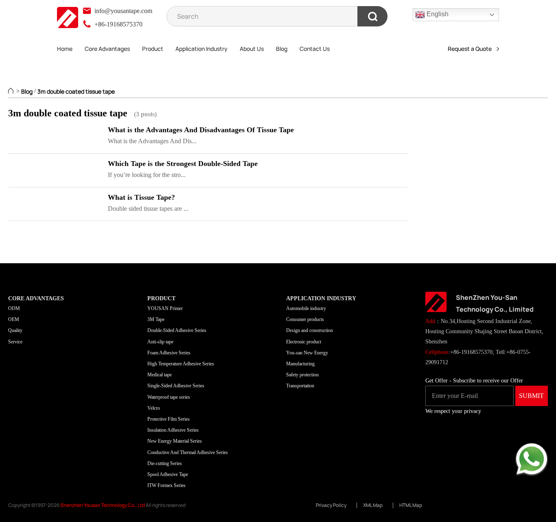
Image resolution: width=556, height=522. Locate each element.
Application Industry (201, 48)
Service (15, 342)
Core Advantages (107, 48)
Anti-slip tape (160, 342)
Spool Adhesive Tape (167, 474)
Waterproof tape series (168, 397)
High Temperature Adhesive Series (180, 364)
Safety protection (302, 375)
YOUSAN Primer (165, 308)
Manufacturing (300, 364)
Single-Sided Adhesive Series (175, 386)
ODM (14, 308)
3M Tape (155, 319)
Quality (15, 330)
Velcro (153, 408)
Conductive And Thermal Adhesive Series (187, 452)
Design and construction (309, 330)
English (437, 14)
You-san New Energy (307, 353)
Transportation (300, 386)
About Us (252, 48)
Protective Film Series (168, 419)
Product (152, 48)
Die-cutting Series (164, 463)
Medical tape (159, 375)
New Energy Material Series (174, 441)
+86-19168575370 (117, 24)
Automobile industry (306, 308)
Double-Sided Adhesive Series (176, 330)
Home (64, 48)
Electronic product (303, 342)
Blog (281, 48)
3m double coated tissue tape (76, 91)
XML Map (373, 505)
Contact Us (315, 48)
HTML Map (410, 505)
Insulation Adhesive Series (173, 430)
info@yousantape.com (122, 10)
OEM (13, 319)
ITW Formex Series (166, 485)
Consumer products (305, 319)
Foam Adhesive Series (168, 353)
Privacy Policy (331, 505)
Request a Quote (472, 48)
